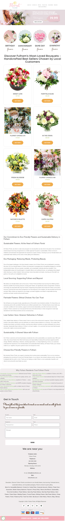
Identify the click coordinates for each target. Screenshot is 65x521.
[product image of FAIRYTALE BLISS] (47, 79)
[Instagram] (32, 505)
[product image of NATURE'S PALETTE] (17, 204)
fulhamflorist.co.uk (32, 477)
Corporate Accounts (42, 487)
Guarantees (9, 489)
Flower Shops (13, 494)
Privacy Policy (36, 489)
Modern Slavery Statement (19, 489)
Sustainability (55, 489)
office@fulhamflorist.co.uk (34, 473)
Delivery (50, 487)
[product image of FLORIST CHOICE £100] (47, 162)
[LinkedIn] (36, 505)
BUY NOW (18, 101)
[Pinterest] (41, 505)
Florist (11, 496)
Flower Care (56, 487)
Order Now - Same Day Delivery (35, 518)
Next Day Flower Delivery (48, 492)
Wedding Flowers (22, 494)
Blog (53, 496)
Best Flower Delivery (51, 494)
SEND (32, 442)
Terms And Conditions (12, 492)
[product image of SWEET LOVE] (17, 79)
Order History (43, 496)
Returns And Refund (42, 6)
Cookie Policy (33, 487)
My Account (36, 496)
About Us (7, 487)
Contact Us (26, 487)
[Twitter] (28, 505)
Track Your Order (27, 496)
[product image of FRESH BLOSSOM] (17, 162)
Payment (29, 489)
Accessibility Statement (16, 487)
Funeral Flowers (31, 494)
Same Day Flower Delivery (34, 492)
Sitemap (57, 496)
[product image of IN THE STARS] (47, 120)
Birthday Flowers (40, 494)
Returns (49, 496)
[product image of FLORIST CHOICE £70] (17, 120)
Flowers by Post (18, 496)
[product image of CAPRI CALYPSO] (47, 204)
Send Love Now (38, 21)
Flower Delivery (23, 492)
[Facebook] (23, 505)
